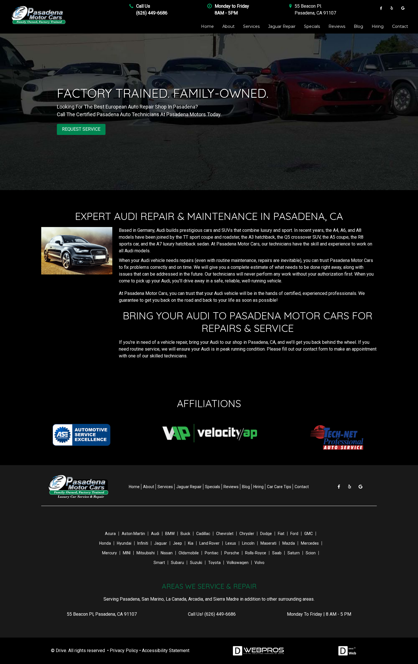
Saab (277, 553)
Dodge (266, 534)
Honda (105, 543)
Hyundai (124, 543)
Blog (358, 26)
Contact (400, 26)
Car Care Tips (279, 486)
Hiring (378, 26)
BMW (170, 534)
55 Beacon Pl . (308, 6)
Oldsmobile (189, 553)
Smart (159, 563)
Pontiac (211, 553)
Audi (155, 534)
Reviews (336, 26)
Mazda (288, 543)
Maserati (268, 543)
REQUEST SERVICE (81, 129)
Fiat (281, 534)
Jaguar (160, 543)
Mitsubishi (145, 553)
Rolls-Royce (255, 553)
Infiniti (142, 543)
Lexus (230, 543)
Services (251, 26)
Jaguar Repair (281, 26)
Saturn (293, 553)
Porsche (231, 553)
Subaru (177, 563)
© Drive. (59, 650)
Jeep (177, 543)
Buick (185, 534)
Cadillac (203, 534)
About (228, 26)
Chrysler (246, 534)
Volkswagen (238, 563)
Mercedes (310, 543)
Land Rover (209, 543)
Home (207, 26)
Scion (311, 553)
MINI (127, 553)
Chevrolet (224, 534)
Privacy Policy (124, 650)
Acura (110, 534)
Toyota (214, 563)
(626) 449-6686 (151, 13)
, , (102, 614)
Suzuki (196, 563)
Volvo (259, 563)
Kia (190, 543)
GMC (308, 534)
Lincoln (248, 543)
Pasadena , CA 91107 (315, 13)
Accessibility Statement (165, 650)
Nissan (167, 553)
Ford (294, 534)
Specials (312, 26)
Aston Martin (133, 534)
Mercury (109, 553)
